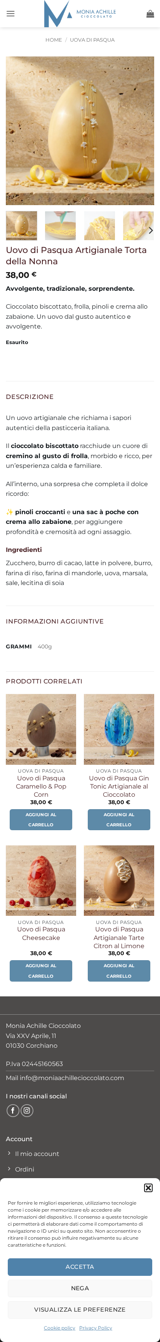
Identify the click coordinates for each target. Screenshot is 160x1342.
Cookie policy (59, 1328)
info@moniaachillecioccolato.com (72, 1078)
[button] (148, 1188)
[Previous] (19, 131)
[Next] (141, 131)
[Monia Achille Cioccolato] (80, 13)
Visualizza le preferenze (80, 1309)
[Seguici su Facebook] (13, 1110)
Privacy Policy (95, 1328)
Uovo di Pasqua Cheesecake (41, 933)
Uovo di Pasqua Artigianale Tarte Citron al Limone (119, 937)
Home (53, 40)
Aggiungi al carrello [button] (41, 819)
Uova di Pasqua (92, 40)
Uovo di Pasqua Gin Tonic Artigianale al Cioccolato (119, 786)
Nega (80, 1288)
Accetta (80, 1266)
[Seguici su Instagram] (27, 1110)
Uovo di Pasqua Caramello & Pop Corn (41, 786)
